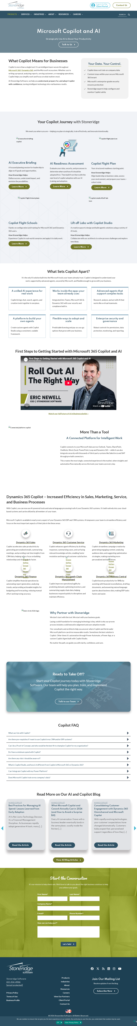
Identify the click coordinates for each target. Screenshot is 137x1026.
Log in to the (102, 5)
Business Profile (13, 1000)
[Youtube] (119, 968)
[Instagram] (114, 968)
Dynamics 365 (27, 70)
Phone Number (76, 913)
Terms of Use (12, 996)
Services (25, 14)
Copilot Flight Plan (103, 163)
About (51, 14)
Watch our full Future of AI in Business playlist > (68, 414)
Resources (64, 14)
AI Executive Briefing (22, 162)
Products (12, 14)
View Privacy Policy (71, 1022)
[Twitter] (97, 968)
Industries (39, 14)
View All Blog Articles (67, 860)
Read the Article (20, 845)
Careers (77, 14)
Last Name (74, 894)
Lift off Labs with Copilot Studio (91, 223)
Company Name (44, 904)
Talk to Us (67, 45)
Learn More (18, 187)
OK (58, 1022)
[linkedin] (108, 968)
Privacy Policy (12, 993)
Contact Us (121, 5)
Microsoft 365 (15, 70)
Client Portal (64, 1000)
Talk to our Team (67, 702)
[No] (134, 1021)
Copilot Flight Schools (23, 223)
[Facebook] (92, 968)
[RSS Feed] (103, 968)
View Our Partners (62, 996)
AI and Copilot (15, 803)
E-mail (40, 913)
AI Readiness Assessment (67, 163)
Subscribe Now (104, 991)
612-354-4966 (13, 982)
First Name (42, 894)
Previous (2, 828)
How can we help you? (46, 923)
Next (135, 828)
